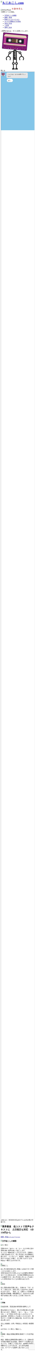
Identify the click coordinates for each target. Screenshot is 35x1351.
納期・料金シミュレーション (10, 1237)
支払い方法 (8, 23)
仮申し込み (8, 27)
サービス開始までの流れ (12, 21)
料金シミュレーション (11, 19)
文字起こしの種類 (10, 15)
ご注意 (6, 25)
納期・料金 (8, 17)
